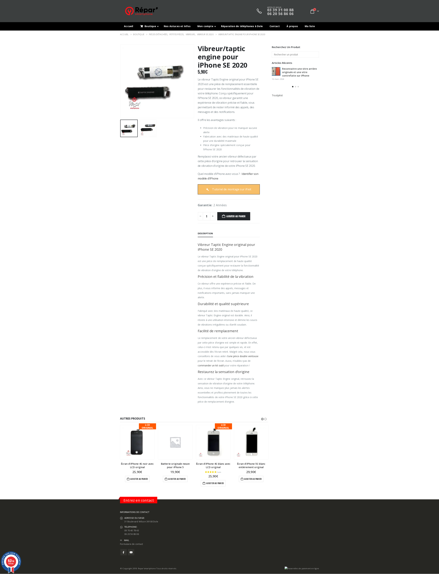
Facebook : (123, 552)
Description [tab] (205, 233)
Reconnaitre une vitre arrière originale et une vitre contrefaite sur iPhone (299, 72)
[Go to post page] (276, 71)
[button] (120, 81)
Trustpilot (277, 95)
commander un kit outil (211, 365)
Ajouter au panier (235, 216)
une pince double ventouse (243, 356)
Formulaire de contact (131, 544)
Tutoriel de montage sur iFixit (231, 189)
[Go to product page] (175, 442)
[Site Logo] (141, 11)
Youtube (131, 552)
